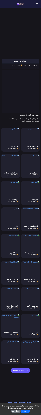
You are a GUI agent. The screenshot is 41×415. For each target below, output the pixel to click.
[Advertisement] (20, 91)
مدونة (15, 402)
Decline (16, 411)
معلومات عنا (22, 402)
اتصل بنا (29, 402)
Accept (25, 411)
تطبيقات (10, 402)
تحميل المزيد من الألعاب (21, 370)
